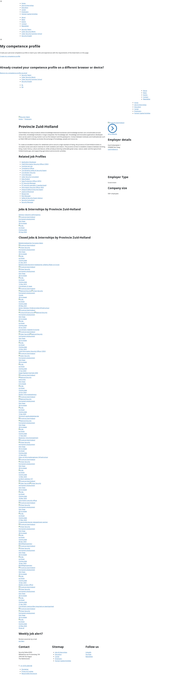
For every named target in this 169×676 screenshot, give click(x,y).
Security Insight (26, 36)
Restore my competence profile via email (13, 73)
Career (23, 10)
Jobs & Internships (27, 5)
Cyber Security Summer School (31, 34)
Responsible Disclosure (29, 673)
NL (22, 85)
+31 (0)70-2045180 (26, 666)
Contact (24, 24)
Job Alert (21, 641)
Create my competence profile (10, 56)
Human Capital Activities (29, 14)
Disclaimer (25, 669)
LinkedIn (88, 652)
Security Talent (26, 29)
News (23, 20)
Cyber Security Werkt (28, 32)
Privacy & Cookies (27, 671)
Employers (25, 12)
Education (24, 8)
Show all (21, 628)
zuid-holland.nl (113, 149)
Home (23, 3)
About (23, 17)
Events (23, 22)
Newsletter (25, 26)
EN (22, 87)
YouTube (88, 654)
